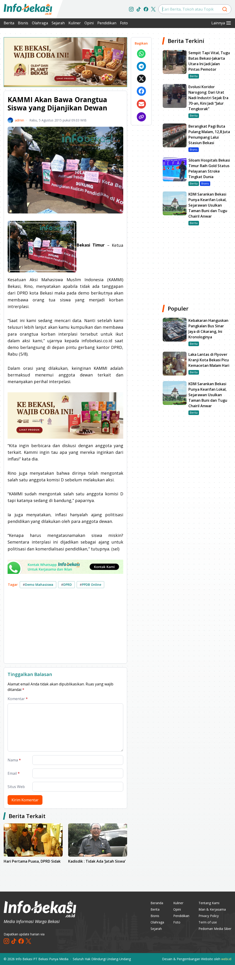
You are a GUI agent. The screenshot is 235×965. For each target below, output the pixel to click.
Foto (124, 22)
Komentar (18, 698)
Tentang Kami (209, 903)
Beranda (157, 903)
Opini (89, 22)
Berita (9, 22)
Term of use (208, 922)
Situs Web (16, 786)
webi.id (226, 959)
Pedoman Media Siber (215, 928)
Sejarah (58, 22)
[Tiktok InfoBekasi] (138, 9)
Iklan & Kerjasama (212, 909)
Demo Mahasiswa (38, 584)
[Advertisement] (65, 627)
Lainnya (218, 22)
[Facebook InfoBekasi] (146, 9)
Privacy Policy (209, 916)
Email (14, 773)
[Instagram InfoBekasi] (131, 9)
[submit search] (224, 9)
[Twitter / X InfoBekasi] (153, 9)
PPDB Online (90, 584)
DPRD (66, 584)
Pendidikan (106, 22)
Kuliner (74, 22)
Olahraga (40, 22)
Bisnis (23, 22)
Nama (14, 760)
